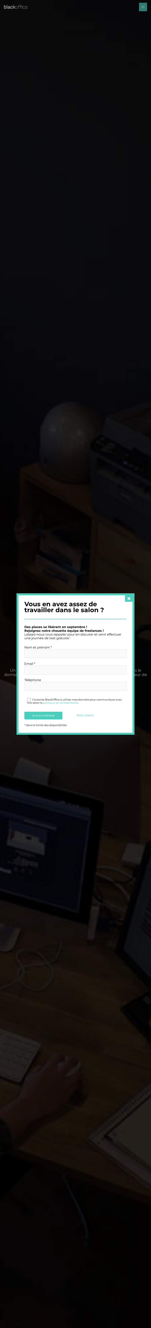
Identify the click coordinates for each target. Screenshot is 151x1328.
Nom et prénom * (38, 647)
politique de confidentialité (60, 702)
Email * (29, 664)
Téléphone (32, 680)
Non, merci (85, 715)
